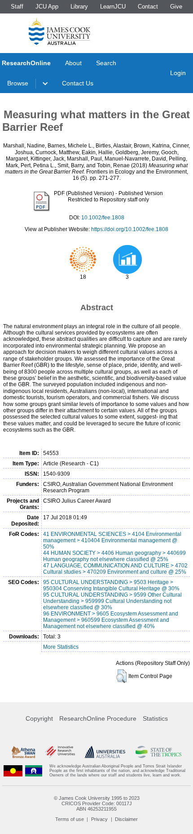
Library (79, 6)
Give (176, 6)
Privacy (99, 819)
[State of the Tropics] (159, 752)
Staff (17, 6)
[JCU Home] (60, 31)
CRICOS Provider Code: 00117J (96, 803)
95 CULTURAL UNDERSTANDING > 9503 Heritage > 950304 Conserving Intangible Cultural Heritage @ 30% (111, 585)
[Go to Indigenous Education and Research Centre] (13, 771)
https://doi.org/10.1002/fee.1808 (129, 229)
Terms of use (69, 819)
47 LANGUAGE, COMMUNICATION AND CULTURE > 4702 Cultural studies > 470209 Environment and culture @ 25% (115, 568)
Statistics (155, 718)
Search (106, 63)
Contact (148, 6)
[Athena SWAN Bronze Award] (23, 752)
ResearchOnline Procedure (97, 718)
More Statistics (61, 647)
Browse (17, 83)
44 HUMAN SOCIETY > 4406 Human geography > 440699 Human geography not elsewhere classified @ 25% (114, 556)
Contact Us (77, 83)
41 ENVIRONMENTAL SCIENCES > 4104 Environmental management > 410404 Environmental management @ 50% (112, 540)
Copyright (39, 718)
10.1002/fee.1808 (102, 217)
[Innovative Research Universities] (60, 752)
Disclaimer (126, 819)
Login (178, 72)
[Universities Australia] (105, 752)
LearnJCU (113, 6)
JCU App (46, 6)
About (73, 63)
